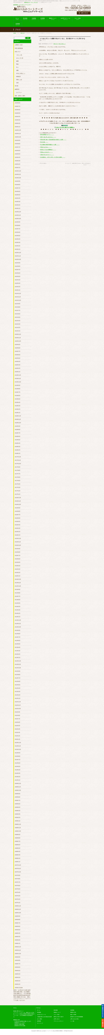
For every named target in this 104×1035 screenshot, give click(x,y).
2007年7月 (17, 882)
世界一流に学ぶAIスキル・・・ (48, 137)
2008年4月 (17, 851)
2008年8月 (17, 838)
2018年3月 (17, 446)
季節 (17, 64)
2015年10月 (18, 545)
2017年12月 (18, 456)
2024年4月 (17, 198)
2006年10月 (18, 912)
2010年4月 (17, 769)
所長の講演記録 (19, 48)
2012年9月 (17, 671)
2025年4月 (17, 157)
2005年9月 (17, 957)
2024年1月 (17, 208)
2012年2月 (17, 695)
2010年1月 (17, 780)
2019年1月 (17, 412)
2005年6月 (17, 967)
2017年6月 (17, 477)
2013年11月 (18, 623)
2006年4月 (17, 933)
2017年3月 (17, 487)
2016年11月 (18, 501)
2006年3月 (17, 936)
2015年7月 (17, 555)
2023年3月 (17, 242)
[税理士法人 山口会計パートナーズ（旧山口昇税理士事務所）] (28, 9)
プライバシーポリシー (58, 1021)
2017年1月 (17, 494)
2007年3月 (17, 895)
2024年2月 (17, 205)
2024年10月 (18, 177)
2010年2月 (17, 776)
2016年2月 (17, 531)
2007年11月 (18, 868)
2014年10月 (18, 586)
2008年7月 (17, 841)
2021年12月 (18, 293)
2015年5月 (17, 562)
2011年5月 (17, 725)
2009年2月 (17, 817)
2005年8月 (17, 960)
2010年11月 (18, 746)
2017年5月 (17, 480)
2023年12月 (18, 211)
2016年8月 (17, 511)
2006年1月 (17, 943)
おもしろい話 (19, 58)
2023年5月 (17, 235)
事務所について (57, 1012)
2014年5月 (17, 603)
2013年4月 (17, 647)
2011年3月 (17, 732)
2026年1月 (17, 126)
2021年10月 (18, 300)
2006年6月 (17, 926)
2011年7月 (17, 718)
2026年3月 (17, 120)
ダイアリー (19, 92)
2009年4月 (17, 810)
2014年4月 (17, 606)
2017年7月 (17, 473)
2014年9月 (17, 589)
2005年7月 (17, 963)
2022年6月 (17, 273)
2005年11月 (18, 950)
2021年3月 (17, 324)
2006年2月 (17, 940)
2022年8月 (17, 266)
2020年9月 (17, 344)
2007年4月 (17, 892)
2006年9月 (17, 916)
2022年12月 (18, 252)
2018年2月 (17, 450)
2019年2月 (17, 409)
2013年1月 (17, 657)
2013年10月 (18, 627)
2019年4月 (17, 402)
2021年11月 (18, 297)
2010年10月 (18, 749)
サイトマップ (40, 1023)
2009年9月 (17, 793)
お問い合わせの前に (74, 1019)
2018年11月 (18, 419)
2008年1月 (17, 861)
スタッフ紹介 (57, 1014)
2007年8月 (17, 878)
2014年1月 (17, 616)
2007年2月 (17, 899)
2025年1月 (17, 167)
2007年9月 (17, 875)
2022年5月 (17, 276)
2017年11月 (18, 460)
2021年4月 (17, 320)
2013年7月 (17, 637)
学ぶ (17, 67)
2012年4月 (17, 688)
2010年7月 (17, 759)
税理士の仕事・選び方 (58, 1016)
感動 (17, 70)
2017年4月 (17, 484)
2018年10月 (18, 422)
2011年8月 (17, 715)
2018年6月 (17, 436)
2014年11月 (18, 582)
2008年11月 (18, 827)
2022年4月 (17, 279)
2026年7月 (17, 106)
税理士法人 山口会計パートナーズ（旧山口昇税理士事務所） (50, 1030)
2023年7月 (17, 228)
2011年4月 (17, 729)
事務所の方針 (73, 1012)
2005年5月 (17, 970)
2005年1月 (17, 984)
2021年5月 (17, 317)
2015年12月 (18, 538)
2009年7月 (17, 800)
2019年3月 (17, 405)
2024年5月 (17, 194)
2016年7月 (17, 514)
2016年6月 (17, 518)
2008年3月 (17, 855)
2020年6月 (17, 354)
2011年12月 (18, 701)
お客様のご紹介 (19, 45)
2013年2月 (17, 654)
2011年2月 (17, 735)
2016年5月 (17, 521)
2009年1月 (17, 821)
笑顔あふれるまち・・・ (46, 152)
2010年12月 (18, 742)
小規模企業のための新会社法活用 (44, 1016)
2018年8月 (17, 429)
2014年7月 (17, 596)
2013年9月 (17, 630)
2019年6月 (17, 395)
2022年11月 (18, 256)
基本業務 (56, 1010)
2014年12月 (18, 579)
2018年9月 (17, 426)
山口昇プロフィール (41, 1014)
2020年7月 (17, 351)
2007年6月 (17, 885)
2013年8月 (17, 633)
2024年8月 (17, 184)
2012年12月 (18, 661)
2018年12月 (18, 416)
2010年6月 (17, 763)
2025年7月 (17, 147)
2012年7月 (17, 678)
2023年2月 (17, 245)
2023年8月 (17, 225)
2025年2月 (17, 164)
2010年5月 (17, 766)
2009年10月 (18, 790)
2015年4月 (17, 565)
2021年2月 (17, 327)
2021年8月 (17, 307)
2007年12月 (18, 865)
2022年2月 (17, 286)
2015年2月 (17, 572)
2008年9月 (17, 834)
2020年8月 (17, 348)
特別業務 (39, 1012)
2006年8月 (17, 919)
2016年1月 (17, 535)
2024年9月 (17, 181)
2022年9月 (17, 262)
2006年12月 (18, 906)
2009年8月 (17, 797)
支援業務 (72, 1010)
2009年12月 (18, 783)
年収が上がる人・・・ (46, 147)
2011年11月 (18, 705)
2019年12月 (18, 375)
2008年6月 (17, 844)
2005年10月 (18, 953)
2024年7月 (17, 188)
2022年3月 (17, 283)
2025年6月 (17, 150)
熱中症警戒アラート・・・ (47, 134)
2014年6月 (17, 599)
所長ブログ (56, 43)
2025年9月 (17, 140)
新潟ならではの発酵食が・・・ (48, 149)
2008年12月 (18, 824)
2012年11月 (18, 664)
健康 (17, 61)
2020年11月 (18, 337)
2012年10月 (18, 667)
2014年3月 (17, 610)
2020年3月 (17, 365)
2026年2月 (17, 123)
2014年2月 (17, 613)
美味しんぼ (19, 79)
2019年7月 (17, 392)
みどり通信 (39, 1019)
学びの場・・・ (44, 142)
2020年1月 (17, 371)
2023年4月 (17, 239)
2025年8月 (17, 143)
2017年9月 (17, 467)
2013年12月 (18, 620)
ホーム (38, 1010)
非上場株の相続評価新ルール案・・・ (50, 144)
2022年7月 (17, 269)
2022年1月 (17, 290)
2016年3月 (17, 528)
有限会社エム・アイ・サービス (31, 2)
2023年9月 (17, 222)
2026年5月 (17, 113)
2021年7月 (17, 310)
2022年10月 (18, 259)
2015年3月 (17, 569)
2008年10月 (18, 831)
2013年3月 (17, 650)
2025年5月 (17, 154)
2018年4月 (17, 443)
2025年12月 (18, 130)
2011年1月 (17, 739)
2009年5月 (17, 807)
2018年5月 (17, 439)
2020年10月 (18, 341)
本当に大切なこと (62, 43)
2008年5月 (17, 848)
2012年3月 (17, 691)
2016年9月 (17, 507)
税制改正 (18, 76)
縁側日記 (17, 89)
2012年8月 (17, 674)
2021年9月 (17, 303)
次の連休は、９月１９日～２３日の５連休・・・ (52, 157)
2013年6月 (17, 640)
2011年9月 (17, 712)
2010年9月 (17, 752)
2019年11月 (18, 378)
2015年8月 (17, 552)
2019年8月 (17, 388)
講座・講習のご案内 (20, 95)
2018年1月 (17, 453)
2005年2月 (17, 980)
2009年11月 (18, 787)
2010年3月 (17, 773)
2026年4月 (17, 116)
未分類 (16, 85)
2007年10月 (18, 872)
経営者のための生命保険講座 (76, 1016)
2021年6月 (17, 313)
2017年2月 (17, 490)
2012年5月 (17, 684)
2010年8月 (17, 756)
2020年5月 (17, 358)
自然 (17, 82)
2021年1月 (17, 331)
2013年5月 (17, 644)
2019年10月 (18, 382)
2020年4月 (17, 361)
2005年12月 (18, 946)
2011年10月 (18, 708)
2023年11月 (18, 215)
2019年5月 (17, 399)
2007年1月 (17, 902)
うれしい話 (19, 55)
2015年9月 (17, 548)
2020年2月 (17, 368)
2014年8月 (17, 593)
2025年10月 (18, 137)
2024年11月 (18, 174)
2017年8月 (17, 470)
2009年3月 (17, 814)
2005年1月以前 (19, 987)
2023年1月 (17, 249)
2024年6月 (17, 191)
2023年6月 (17, 232)
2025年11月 (18, 133)
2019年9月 (17, 385)
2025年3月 (17, 160)
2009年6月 (17, 803)
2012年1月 (17, 698)
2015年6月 (17, 559)
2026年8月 (17, 103)
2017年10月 (18, 463)
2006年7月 (17, 923)
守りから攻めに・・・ (44, 163)
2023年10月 (18, 218)
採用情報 (39, 1021)
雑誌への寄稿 (73, 1014)
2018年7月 (17, 433)
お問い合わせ (57, 1019)
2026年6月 (17, 109)
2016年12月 (18, 497)
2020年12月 (18, 334)
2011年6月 (17, 722)
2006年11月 (18, 909)
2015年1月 (17, 576)
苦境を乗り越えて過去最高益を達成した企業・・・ (53, 139)
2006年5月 (17, 929)
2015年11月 (18, 541)
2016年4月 (17, 524)
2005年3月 (17, 977)
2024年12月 (18, 171)
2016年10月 (18, 504)
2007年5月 (17, 889)
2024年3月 (17, 201)
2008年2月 (17, 858)
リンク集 (72, 1021)
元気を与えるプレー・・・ (47, 154)
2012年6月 (17, 681)
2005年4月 (17, 974)
